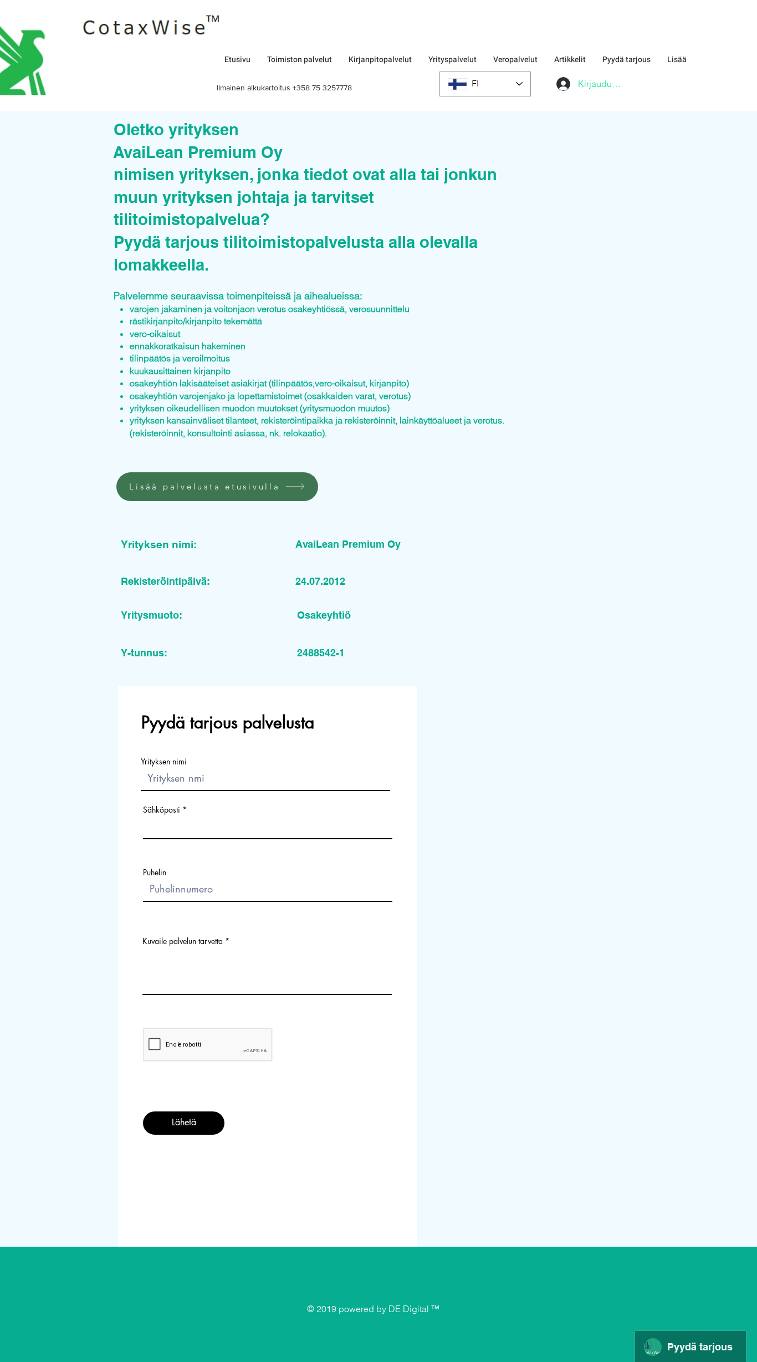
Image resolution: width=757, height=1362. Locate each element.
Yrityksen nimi (164, 762)
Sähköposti (161, 810)
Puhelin (154, 872)
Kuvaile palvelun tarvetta (182, 941)
